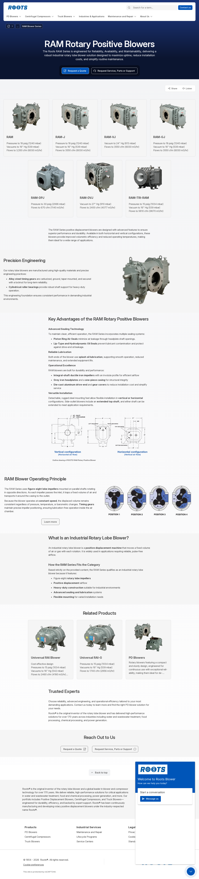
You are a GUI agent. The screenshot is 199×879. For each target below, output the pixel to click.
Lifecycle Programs (86, 836)
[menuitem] (14, 16)
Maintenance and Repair (89, 832)
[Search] (129, 7)
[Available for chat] (191, 871)
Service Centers (84, 841)
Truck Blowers (32, 841)
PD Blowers (31, 832)
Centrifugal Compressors (38, 836)
